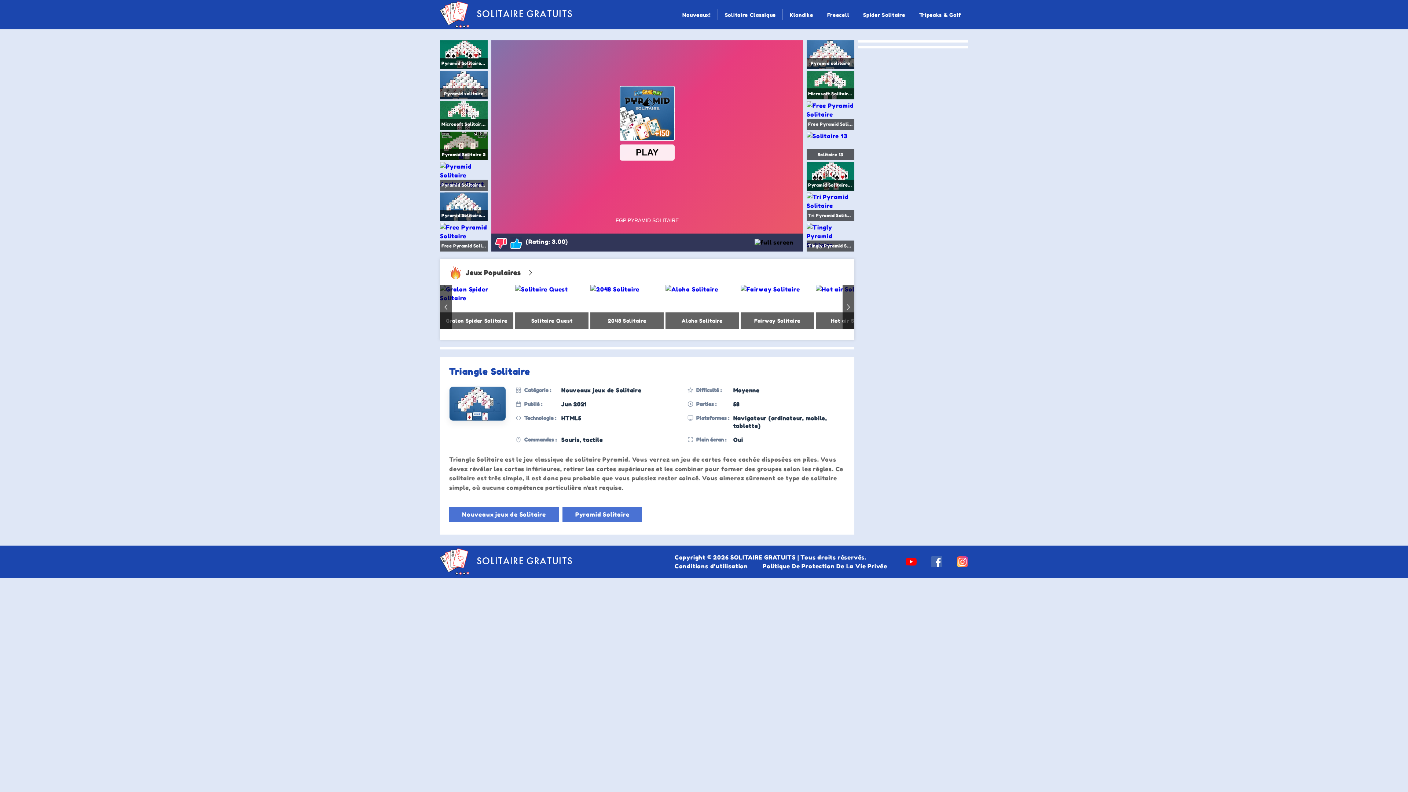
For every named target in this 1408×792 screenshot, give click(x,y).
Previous (446, 307)
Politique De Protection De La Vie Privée (825, 566)
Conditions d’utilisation (711, 566)
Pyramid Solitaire (602, 514)
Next (848, 307)
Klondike (801, 15)
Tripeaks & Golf (940, 15)
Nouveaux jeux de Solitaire (504, 514)
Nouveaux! (696, 15)
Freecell (838, 15)
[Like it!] (516, 243)
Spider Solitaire (884, 15)
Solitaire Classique (750, 15)
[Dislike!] (501, 243)
